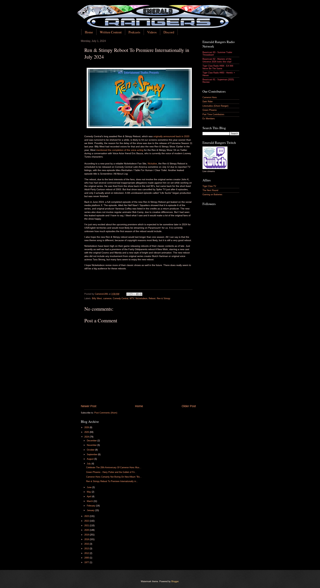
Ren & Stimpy (163, 298)
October (91, 450)
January (91, 510)
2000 (87, 557)
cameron (107, 298)
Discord (169, 32)
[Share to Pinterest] (140, 294)
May (89, 492)
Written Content (111, 32)
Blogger (174, 581)
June (89, 487)
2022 (87, 521)
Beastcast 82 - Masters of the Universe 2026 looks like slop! (217, 60)
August (90, 459)
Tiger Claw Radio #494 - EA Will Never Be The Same (217, 67)
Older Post (189, 406)
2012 (87, 553)
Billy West (97, 298)
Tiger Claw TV (209, 186)
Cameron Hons (209, 97)
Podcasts (134, 32)
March (90, 501)
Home (89, 32)
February (91, 505)
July (89, 463)
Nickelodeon (141, 298)
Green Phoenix (209, 110)
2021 (87, 525)
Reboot (152, 298)
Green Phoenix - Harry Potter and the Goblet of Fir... (111, 472)
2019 (87, 534)
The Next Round (210, 190)
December (92, 440)
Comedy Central (120, 298)
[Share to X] (134, 294)
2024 (87, 436)
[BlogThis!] (131, 294)
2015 (87, 544)
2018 (87, 539)
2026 (87, 427)
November (92, 445)
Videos (152, 32)
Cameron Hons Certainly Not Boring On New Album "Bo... (114, 477)
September (92, 454)
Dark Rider (207, 101)
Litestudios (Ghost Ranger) (215, 106)
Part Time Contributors (213, 114)
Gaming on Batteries (212, 194)
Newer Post (88, 406)
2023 (87, 516)
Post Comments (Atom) (105, 412)
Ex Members (208, 118)
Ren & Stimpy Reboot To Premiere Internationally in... (112, 481)
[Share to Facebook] (137, 294)
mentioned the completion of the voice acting (120, 150)
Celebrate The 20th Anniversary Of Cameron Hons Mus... (113, 467)
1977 (87, 562)
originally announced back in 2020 (171, 136)
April (89, 496)
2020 (87, 530)
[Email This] (128, 294)
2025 (87, 432)
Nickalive (152, 163)
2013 (87, 548)
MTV (132, 298)
